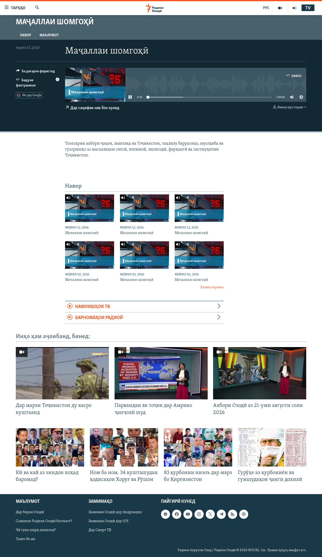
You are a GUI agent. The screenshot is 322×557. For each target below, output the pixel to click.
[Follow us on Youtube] (187, 514)
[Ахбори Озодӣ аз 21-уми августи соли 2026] (259, 373)
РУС (266, 8)
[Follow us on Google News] (165, 514)
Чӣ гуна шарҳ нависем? (36, 530)
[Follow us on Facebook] (176, 514)
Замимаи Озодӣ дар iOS (108, 521)
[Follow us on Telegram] (221, 514)
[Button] (35, 72)
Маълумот (49, 35)
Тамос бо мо (25, 539)
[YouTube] (280, 8)
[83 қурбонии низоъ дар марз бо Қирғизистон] (198, 447)
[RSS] (232, 514)
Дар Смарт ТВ (99, 530)
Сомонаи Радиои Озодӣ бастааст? (44, 521)
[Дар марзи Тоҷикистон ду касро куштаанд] (62, 373)
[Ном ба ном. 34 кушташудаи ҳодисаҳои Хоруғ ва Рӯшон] (124, 447)
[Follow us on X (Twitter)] (210, 514)
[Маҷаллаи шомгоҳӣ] (89, 208)
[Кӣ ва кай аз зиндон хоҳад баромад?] (50, 447)
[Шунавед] (294, 8)
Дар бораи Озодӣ (30, 512)
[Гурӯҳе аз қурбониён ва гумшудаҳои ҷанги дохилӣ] (272, 447)
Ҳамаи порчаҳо (212, 287)
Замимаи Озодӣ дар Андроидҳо (115, 512)
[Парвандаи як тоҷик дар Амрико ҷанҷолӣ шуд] (161, 373)
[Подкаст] (243, 514)
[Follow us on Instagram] (198, 514)
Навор (25, 35)
